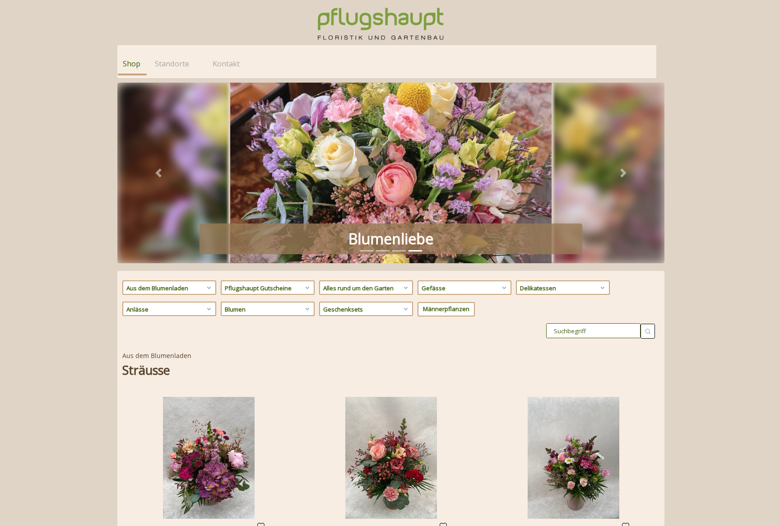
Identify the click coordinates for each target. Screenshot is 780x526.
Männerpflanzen (446, 309)
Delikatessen (538, 288)
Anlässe (137, 309)
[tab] (366, 251)
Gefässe (434, 288)
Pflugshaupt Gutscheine (258, 288)
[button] (158, 173)
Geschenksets (343, 309)
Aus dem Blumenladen (157, 288)
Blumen (235, 309)
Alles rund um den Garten (358, 288)
